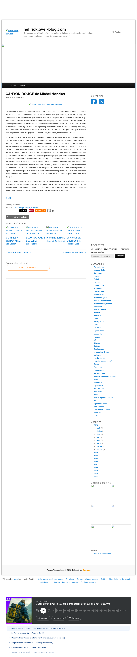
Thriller (97, 312)
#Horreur (34, 208)
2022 (96, 461)
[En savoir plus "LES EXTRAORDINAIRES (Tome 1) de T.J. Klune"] (121, 523)
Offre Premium (45, 582)
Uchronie (97, 355)
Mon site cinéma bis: (102, 553)
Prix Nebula (99, 388)
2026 (96, 425)
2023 (96, 458)
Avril (98, 440)
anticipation (99, 321)
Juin (98, 434)
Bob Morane (99, 406)
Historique (98, 327)
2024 (96, 455)
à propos (75, 618)
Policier (97, 279)
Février (99, 446)
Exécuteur (98, 412)
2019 (96, 470)
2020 (96, 467)
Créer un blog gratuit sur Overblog (50, 579)
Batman (97, 346)
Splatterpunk (99, 370)
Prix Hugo (98, 367)
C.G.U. (103, 579)
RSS (101, 101)
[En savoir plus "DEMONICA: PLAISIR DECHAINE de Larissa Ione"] (101, 544)
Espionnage (99, 349)
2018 (96, 473)
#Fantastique (20, 208)
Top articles (70, 579)
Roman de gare (100, 297)
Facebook (94, 101)
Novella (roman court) (103, 361)
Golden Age (99, 291)
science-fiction (100, 270)
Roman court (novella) (103, 303)
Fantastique (99, 267)
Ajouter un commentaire (27, 268)
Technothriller (99, 373)
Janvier (100, 449)
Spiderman (98, 382)
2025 (96, 452)
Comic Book (99, 285)
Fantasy (97, 282)
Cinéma (97, 343)
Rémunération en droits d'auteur (120, 579)
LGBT (96, 415)
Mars (99, 443)
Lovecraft (98, 333)
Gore (96, 318)
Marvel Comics (100, 309)
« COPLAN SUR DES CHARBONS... (19, 252)
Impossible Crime (101, 352)
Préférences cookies (88, 582)
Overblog (86, 570)
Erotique (97, 315)
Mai (98, 437)
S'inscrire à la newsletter (17, 217)
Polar (96, 324)
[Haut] (8, 197)
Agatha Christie (100, 403)
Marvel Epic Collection (103, 397)
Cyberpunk (98, 385)
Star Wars (98, 391)
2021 (96, 464)
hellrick (16, 579)
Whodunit (98, 288)
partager (60, 618)
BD (95, 400)
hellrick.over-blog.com (45, 29)
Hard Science (99, 358)
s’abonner (45, 618)
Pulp (96, 379)
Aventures (98, 273)
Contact (23, 85)
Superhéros (99, 294)
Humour (97, 337)
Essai (96, 394)
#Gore (27, 208)
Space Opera (99, 330)
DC (95, 339)
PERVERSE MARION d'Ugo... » (74, 252)
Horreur (97, 276)
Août (98, 428)
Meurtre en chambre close (104, 376)
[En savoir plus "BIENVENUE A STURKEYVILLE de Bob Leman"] (101, 503)
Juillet (99, 431)
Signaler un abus (91, 579)
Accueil (13, 85)
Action (96, 364)
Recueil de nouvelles (102, 300)
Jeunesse (98, 306)
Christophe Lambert (102, 409)
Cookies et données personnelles (66, 582)
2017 (96, 476)
